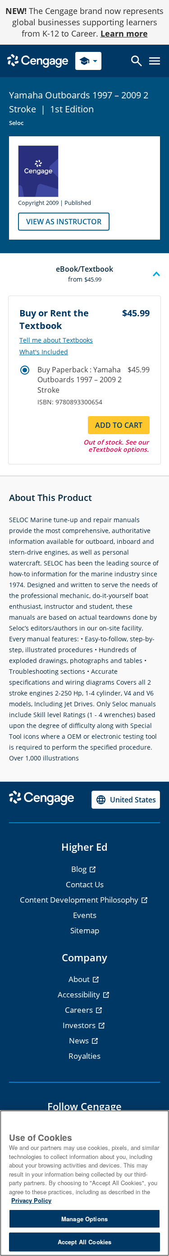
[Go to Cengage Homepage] (37, 60)
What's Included (43, 352)
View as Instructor (63, 222)
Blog (79, 869)
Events (84, 915)
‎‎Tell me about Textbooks (56, 340)
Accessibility (80, 994)
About (80, 979)
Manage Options (84, 1218)
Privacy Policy (31, 1200)
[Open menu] (154, 61)
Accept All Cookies (84, 1241)
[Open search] (136, 60)
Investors (80, 1025)
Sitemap (84, 930)
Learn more (124, 33)
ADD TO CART (118, 425)
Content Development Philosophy (80, 899)
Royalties (84, 1056)
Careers (80, 1010)
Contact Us (85, 884)
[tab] (84, 274)
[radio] (24, 370)
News (80, 1040)
